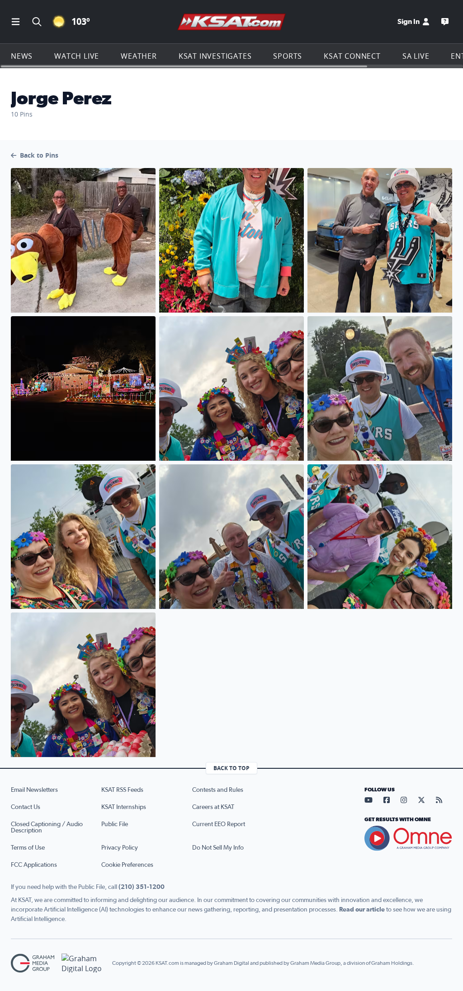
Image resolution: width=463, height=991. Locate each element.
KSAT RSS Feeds (122, 790)
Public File (114, 824)
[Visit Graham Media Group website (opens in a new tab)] (32, 963)
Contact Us (25, 807)
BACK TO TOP (231, 768)
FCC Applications (34, 865)
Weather (139, 56)
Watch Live (76, 56)
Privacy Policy (119, 848)
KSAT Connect (352, 56)
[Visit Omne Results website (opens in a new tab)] (408, 838)
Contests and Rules (217, 790)
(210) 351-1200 (141, 887)
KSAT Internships (123, 807)
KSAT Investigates (215, 56)
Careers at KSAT (213, 807)
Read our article (362, 910)
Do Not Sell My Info (218, 848)
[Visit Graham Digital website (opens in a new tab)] (83, 963)
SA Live (416, 56)
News (22, 56)
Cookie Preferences (127, 865)
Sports (287, 56)
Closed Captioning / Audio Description (47, 827)
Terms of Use (28, 848)
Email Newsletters (34, 790)
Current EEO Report (218, 824)
